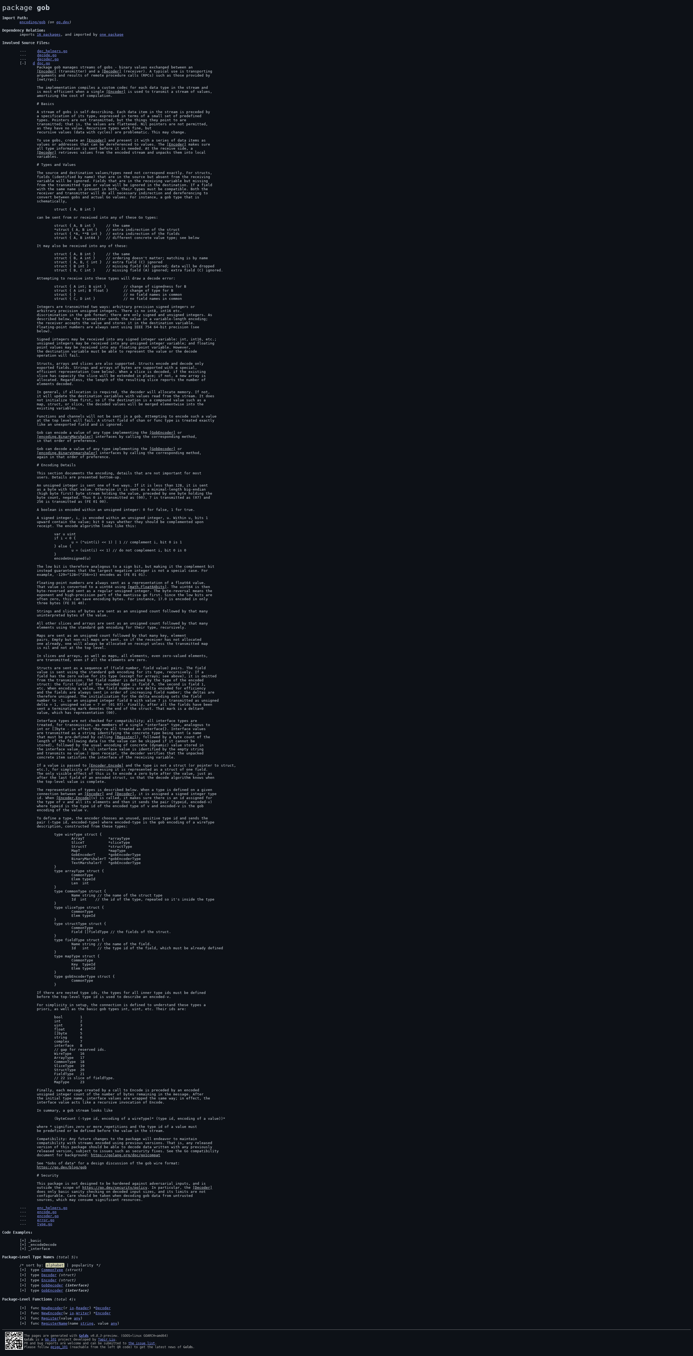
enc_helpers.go (52, 1208)
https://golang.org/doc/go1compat (125, 1155)
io (72, 1308)
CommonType (52, 1270)
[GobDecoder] (162, 449)
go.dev (62, 22)
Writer (82, 1313)
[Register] (125, 737)
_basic (34, 1241)
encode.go (47, 1212)
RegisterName (54, 1323)
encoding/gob (32, 22)
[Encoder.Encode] (106, 765)
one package (111, 34)
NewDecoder (52, 1308)
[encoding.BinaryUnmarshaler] (67, 453)
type (55, 1270)
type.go (44, 1224)
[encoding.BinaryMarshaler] (65, 437)
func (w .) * (69, 1313)
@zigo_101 (59, 1347)
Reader (82, 1308)
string (86, 1323)
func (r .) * (69, 1308)
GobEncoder (52, 1290)
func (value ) (55, 1318)
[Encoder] (46, 71)
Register (50, 1318)
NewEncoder (52, 1313)
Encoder (49, 1280)
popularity (82, 1265)
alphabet (55, 1265)
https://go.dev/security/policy (114, 1188)
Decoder (49, 1275)
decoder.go (48, 59)
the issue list (141, 1343)
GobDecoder (52, 1285)
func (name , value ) (73, 1323)
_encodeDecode (42, 1245)
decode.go (47, 55)
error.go (45, 1220)
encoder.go (48, 1216)
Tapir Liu (106, 1339)
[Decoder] (111, 71)
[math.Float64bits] (147, 587)
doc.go (43, 63)
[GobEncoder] (162, 433)
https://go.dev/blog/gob (62, 1167)
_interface (39, 1249)
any (77, 1318)
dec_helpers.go (52, 51)
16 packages (49, 34)
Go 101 (50, 1339)
